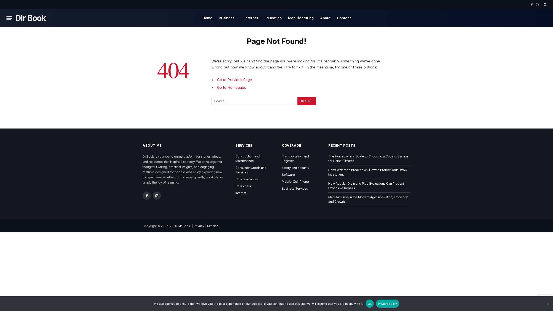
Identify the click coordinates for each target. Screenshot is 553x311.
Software (288, 174)
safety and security (295, 168)
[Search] (545, 4)
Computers (243, 186)
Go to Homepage (231, 87)
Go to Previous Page (234, 80)
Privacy (199, 226)
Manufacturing (301, 18)
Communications (247, 179)
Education (273, 18)
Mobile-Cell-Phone (295, 181)
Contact (344, 18)
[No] (547, 303)
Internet (251, 18)
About (325, 18)
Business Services (295, 188)
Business (226, 18)
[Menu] (9, 18)
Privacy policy (387, 303)
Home (207, 18)
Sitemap (213, 226)
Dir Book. (184, 226)
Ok (370, 303)
